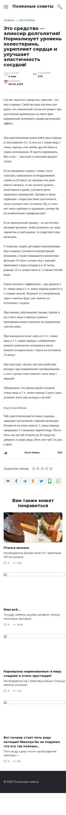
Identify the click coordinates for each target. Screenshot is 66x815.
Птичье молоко (16, 548)
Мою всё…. (12, 609)
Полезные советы (33, 6)
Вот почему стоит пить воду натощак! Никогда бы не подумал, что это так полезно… (32, 742)
